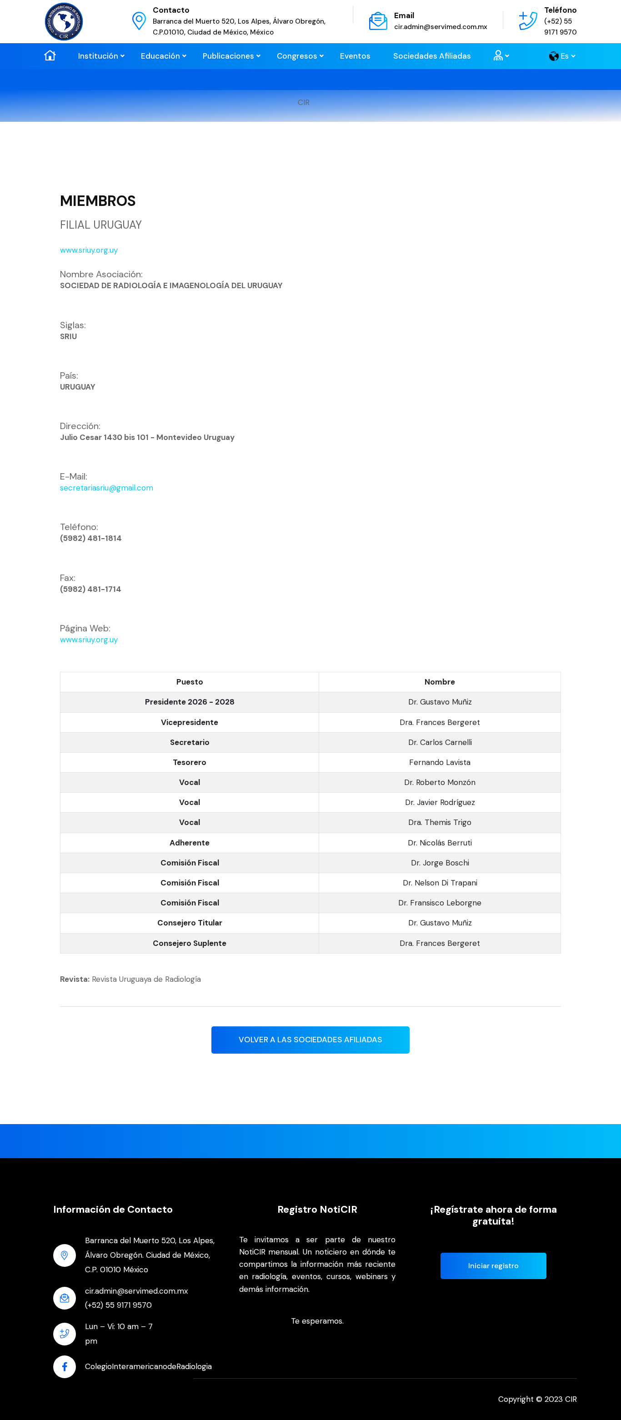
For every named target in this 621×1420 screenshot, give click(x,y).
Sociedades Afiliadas (432, 56)
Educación (160, 56)
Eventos (355, 56)
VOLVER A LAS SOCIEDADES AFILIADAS (310, 1040)
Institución (98, 56)
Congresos (297, 56)
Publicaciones (228, 56)
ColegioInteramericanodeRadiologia (148, 1366)
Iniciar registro (493, 1265)
